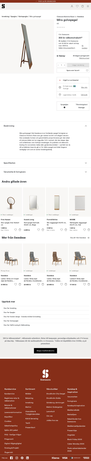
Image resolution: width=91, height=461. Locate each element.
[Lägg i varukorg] (20, 229)
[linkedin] (27, 458)
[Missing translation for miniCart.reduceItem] (58, 65)
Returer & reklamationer (10, 406)
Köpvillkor (8, 417)
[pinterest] (22, 458)
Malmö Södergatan (54, 407)
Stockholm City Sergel (55, 394)
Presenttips (72, 431)
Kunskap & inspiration (76, 406)
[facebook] (11, 458)
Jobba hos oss (52, 420)
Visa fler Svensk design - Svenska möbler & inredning (22, 316)
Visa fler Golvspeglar (11, 321)
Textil (27, 423)
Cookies (7, 421)
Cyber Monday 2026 (75, 444)
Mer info (84, 87)
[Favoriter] (77, 6)
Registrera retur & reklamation (11, 399)
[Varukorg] (82, 6)
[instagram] (16, 458)
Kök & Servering (31, 419)
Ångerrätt (8, 452)
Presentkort (30, 428)
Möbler (28, 394)
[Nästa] (50, 47)
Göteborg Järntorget (55, 403)
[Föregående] (4, 47)
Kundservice (9, 394)
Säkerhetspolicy (11, 426)
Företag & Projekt (11, 448)
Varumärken (72, 397)
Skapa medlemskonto (45, 351)
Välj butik (84, 95)
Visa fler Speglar (9, 312)
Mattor (28, 407)
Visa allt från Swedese (78, 238)
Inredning (5, 16)
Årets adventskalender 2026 (76, 449)
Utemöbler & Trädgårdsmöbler (32, 413)
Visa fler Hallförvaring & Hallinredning (17, 325)
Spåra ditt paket (11, 430)
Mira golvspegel (35, 16)
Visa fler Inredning (10, 308)
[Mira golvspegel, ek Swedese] (27, 46)
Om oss (49, 416)
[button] (61, 27)
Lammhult (50, 412)
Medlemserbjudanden (76, 426)
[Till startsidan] (3, 6)
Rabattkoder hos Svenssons (74, 420)
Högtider (71, 435)
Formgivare (72, 401)
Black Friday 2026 (74, 439)
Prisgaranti (8, 439)
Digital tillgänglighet (13, 444)
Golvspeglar (23, 16)
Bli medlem (84, 47)
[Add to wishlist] (15, 229)
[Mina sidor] (72, 6)
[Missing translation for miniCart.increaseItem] (64, 65)
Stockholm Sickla (53, 398)
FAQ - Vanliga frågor (12, 435)
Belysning (29, 398)
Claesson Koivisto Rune (65, 16)
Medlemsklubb (73, 410)
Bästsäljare (71, 415)
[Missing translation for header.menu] (88, 6)
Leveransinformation (13, 412)
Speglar (14, 16)
